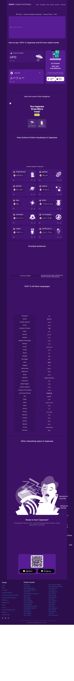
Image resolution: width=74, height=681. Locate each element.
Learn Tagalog (27, 613)
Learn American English (54, 584)
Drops (37, 4)
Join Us (4, 607)
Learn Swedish (52, 611)
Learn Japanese (28, 604)
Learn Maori (51, 606)
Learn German (52, 595)
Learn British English (29, 588)
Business (57, 4)
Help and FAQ (5, 614)
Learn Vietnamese (53, 615)
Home (20, 14)
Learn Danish (51, 590)
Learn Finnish (52, 593)
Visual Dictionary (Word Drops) (10, 595)
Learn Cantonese (52, 588)
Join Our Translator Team (8, 609)
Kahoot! (52, 4)
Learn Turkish (27, 615)
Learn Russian (52, 609)
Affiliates (4, 612)
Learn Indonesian (28, 602)
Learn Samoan (27, 611)
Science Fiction (48, 14)
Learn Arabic (27, 586)
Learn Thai (51, 613)
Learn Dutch (27, 591)
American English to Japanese (33, 14)
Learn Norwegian (53, 608)
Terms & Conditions (43, 622)
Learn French (27, 595)
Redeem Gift (5, 602)
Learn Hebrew (27, 599)
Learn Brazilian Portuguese (55, 586)
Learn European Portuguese (31, 593)
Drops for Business (7, 592)
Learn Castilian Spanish (30, 590)
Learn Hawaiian (52, 597)
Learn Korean (52, 604)
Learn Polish (27, 609)
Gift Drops (62, 4)
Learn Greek (27, 597)
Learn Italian (51, 602)
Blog (48, 4)
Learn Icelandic (52, 600)
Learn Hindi (51, 599)
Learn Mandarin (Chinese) (30, 606)
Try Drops (4, 590)
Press (3, 605)
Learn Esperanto (52, 591)
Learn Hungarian (28, 600)
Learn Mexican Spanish (30, 608)
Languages (42, 4)
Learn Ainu (26, 584)
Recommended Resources (9, 597)
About (3, 585)
